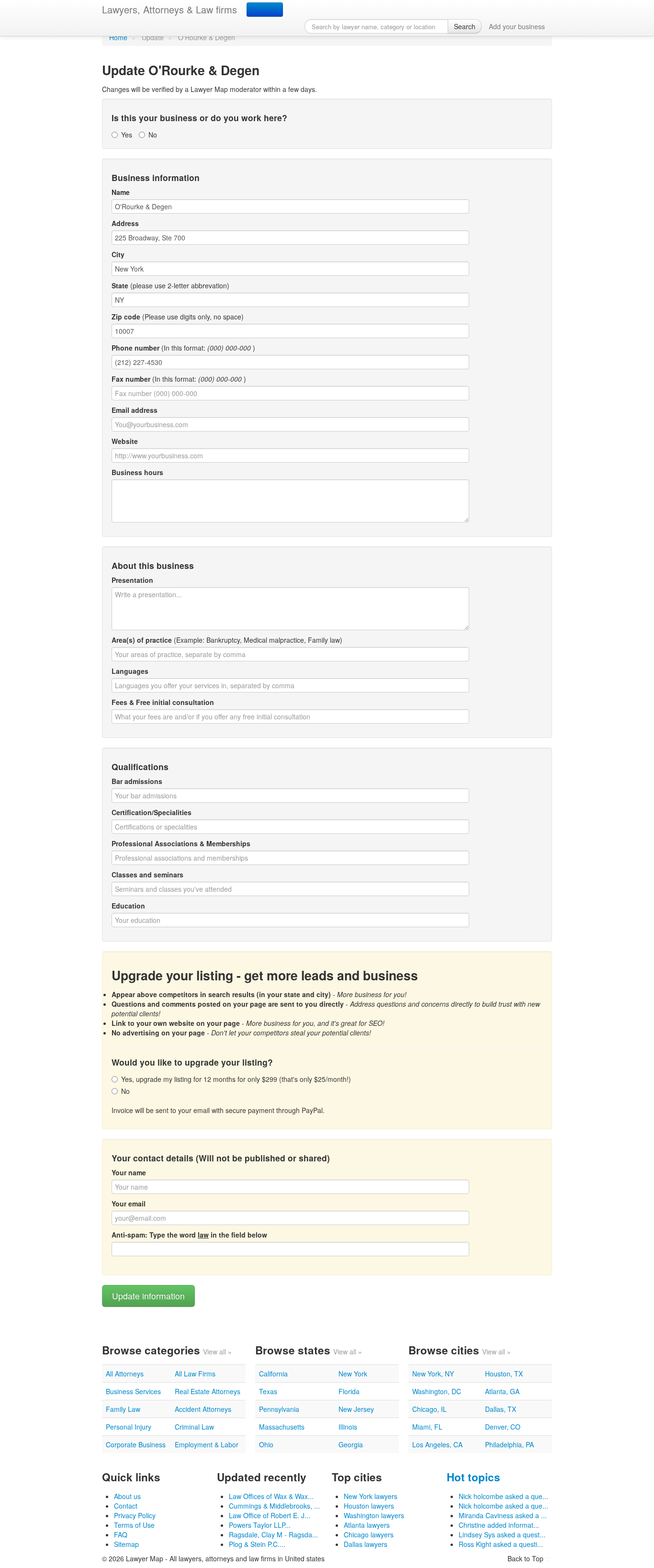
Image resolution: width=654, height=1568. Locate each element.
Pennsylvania (279, 1409)
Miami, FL (427, 1427)
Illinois (347, 1427)
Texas (268, 1391)
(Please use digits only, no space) (178, 316)
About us (127, 1496)
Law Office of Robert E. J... (269, 1515)
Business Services (133, 1391)
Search (464, 26)
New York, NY (433, 1373)
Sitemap (126, 1544)
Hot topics (473, 1477)
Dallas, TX (500, 1409)
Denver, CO (502, 1427)
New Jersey (356, 1409)
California (273, 1373)
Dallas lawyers (365, 1544)
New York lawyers (370, 1496)
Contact (125, 1506)
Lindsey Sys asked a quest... (502, 1534)
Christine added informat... (499, 1525)
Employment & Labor (206, 1444)
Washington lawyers (374, 1515)
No (152, 134)
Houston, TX (504, 1373)
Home (118, 37)
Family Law (123, 1409)
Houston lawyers (369, 1506)
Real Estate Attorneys (207, 1391)
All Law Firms (195, 1373)
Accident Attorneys (203, 1409)
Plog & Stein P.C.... (257, 1544)
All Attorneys (125, 1373)
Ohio (266, 1444)
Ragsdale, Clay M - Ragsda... (273, 1534)
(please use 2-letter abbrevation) (170, 285)
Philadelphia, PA (509, 1444)
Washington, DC (436, 1391)
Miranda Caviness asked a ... (503, 1515)
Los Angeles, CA (437, 1444)
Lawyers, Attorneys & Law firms (169, 9)
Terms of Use (134, 1525)
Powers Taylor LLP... (260, 1525)
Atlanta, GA (502, 1391)
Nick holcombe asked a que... (503, 1496)
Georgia (350, 1444)
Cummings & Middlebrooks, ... (274, 1506)
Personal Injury (128, 1427)
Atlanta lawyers (367, 1525)
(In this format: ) (183, 347)
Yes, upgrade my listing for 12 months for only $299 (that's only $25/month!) (236, 1079)
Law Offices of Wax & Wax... (271, 1496)
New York (352, 1373)
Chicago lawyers (369, 1534)
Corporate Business (136, 1444)
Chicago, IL (429, 1409)
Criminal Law (194, 1427)
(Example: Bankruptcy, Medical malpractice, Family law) (227, 640)
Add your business (517, 26)
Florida (349, 1391)
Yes (126, 134)
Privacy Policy (135, 1515)
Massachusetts (281, 1427)
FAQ (120, 1534)
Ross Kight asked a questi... (501, 1544)
